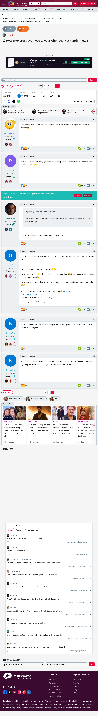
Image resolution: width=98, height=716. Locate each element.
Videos (91, 10)
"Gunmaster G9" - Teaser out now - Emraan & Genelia (29, 587)
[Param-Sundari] (4, 96)
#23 (94, 204)
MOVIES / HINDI (9, 421)
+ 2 (14, 344)
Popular (19, 530)
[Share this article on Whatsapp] (18, 101)
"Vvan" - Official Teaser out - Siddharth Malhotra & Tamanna (33, 599)
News (5, 10)
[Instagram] (19, 692)
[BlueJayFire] (19, 96)
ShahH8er (83, 651)
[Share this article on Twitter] (13, 101)
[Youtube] (14, 692)
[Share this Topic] (4, 101)
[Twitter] (9, 692)
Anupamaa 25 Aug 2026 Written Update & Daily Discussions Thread (35, 611)
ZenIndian (83, 542)
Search (92, 80)
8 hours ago (75, 578)
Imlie (9, 35)
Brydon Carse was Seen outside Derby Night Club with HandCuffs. (34, 635)
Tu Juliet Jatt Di (15, 571)
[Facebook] (5, 692)
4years (10, 95)
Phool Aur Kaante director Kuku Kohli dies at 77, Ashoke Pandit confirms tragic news (63, 429)
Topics (26, 10)
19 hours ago (70, 639)
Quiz (35, 10)
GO (75, 4)
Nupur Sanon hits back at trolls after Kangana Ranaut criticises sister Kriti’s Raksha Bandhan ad (14, 430)
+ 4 (14, 144)
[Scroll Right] (94, 111)
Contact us (54, 686)
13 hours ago (73, 590)
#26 (94, 356)
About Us (53, 679)
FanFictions (61, 10)
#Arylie (65, 291)
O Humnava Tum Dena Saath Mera (21, 559)
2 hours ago (76, 554)
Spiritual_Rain (82, 639)
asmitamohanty (81, 627)
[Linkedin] (29, 692)
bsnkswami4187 (81, 614)
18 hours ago (73, 651)
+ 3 (14, 276)
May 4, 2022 (54, 297)
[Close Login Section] (94, 195)
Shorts (46, 10)
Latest (10, 530)
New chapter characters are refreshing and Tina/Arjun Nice (32, 575)
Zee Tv (76, 683)
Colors (76, 686)
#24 (94, 251)
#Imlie (71, 291)
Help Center (54, 689)
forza (85, 554)
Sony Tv (76, 689)
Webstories (76, 10)
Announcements (31, 530)
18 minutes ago (72, 542)
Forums (15, 10)
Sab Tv (76, 692)
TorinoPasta (83, 602)
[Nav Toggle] (3, 4)
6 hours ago (69, 627)
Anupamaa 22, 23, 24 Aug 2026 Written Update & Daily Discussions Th (36, 647)
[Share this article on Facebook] (9, 101)
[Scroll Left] (4, 111)
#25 (94, 319)
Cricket (12, 632)
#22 (94, 156)
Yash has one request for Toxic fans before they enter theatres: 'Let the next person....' (39, 429)
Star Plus (77, 679)
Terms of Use (55, 692)
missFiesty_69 (82, 566)
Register (91, 4)
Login (83, 4)
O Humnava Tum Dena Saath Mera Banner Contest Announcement (35, 562)
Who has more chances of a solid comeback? (25, 538)
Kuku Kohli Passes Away (17, 550)
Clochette (83, 590)
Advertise (53, 683)
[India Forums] (17, 3)
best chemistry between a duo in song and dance (27, 623)
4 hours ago (69, 614)
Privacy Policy (55, 696)
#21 (94, 119)
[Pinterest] (24, 692)
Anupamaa (13, 608)
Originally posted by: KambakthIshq (40, 211)
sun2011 (84, 578)
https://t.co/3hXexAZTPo (31, 294)
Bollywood (13, 535)
